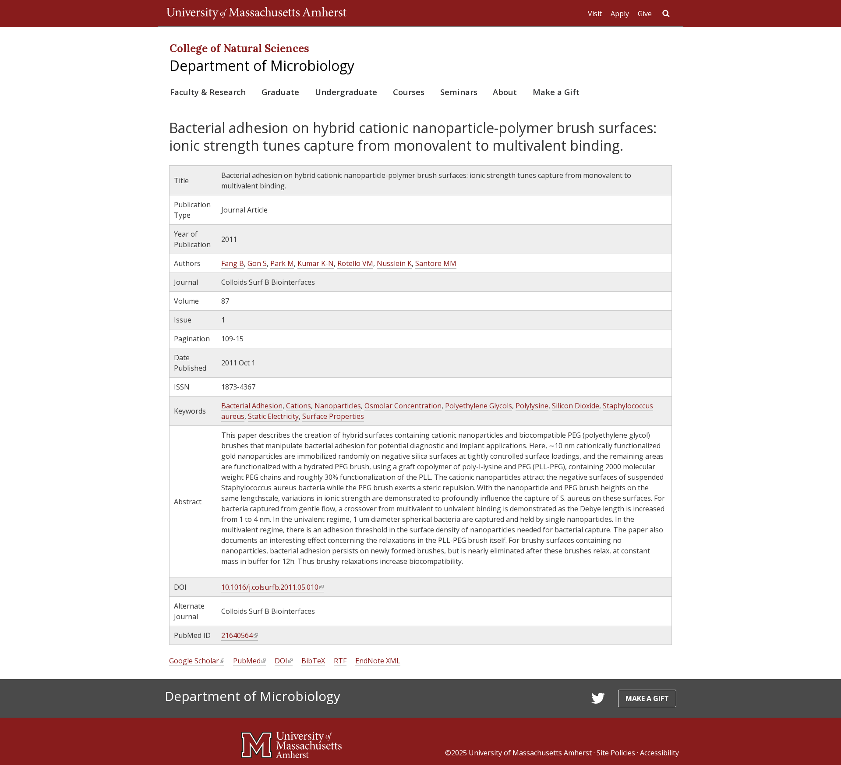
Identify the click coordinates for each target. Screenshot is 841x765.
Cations (298, 406)
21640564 (239, 635)
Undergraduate (346, 91)
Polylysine (532, 406)
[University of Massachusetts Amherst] (291, 741)
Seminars (458, 91)
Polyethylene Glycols (478, 406)
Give (645, 13)
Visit (595, 13)
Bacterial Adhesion (252, 406)
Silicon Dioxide (575, 406)
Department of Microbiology (262, 65)
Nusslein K (394, 263)
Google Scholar (196, 661)
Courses (408, 91)
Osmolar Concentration (403, 406)
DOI (283, 661)
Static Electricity (273, 416)
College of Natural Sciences (239, 48)
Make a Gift (556, 91)
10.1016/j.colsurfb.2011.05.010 (272, 587)
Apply (620, 13)
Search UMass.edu (666, 13)
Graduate (280, 91)
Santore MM (435, 263)
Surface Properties (333, 416)
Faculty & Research (208, 91)
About (505, 91)
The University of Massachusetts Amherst (256, 13)
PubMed (249, 661)
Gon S (257, 263)
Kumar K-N (315, 263)
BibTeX (313, 661)
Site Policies (616, 753)
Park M (282, 263)
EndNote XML (377, 661)
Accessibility (659, 753)
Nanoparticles (337, 406)
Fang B (232, 263)
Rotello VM (355, 263)
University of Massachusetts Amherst (530, 753)
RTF (340, 661)
